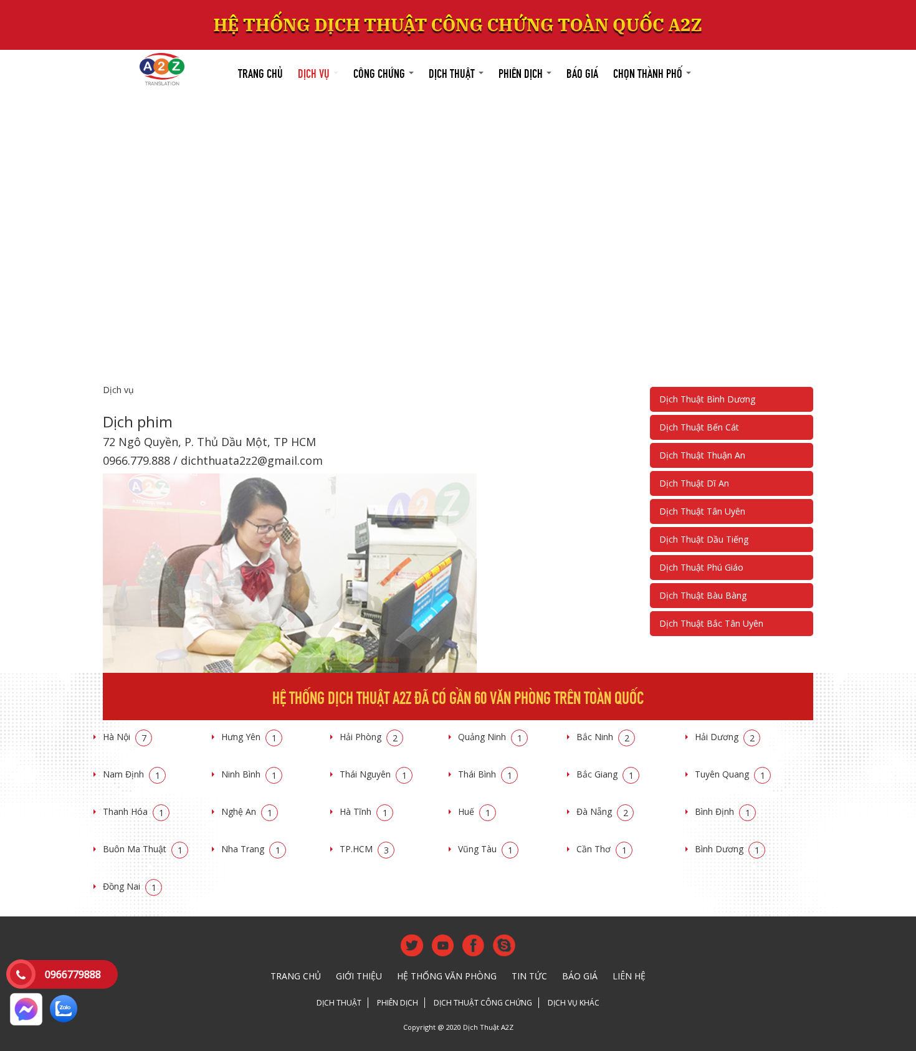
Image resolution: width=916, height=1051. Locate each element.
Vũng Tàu (485, 849)
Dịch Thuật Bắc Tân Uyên (711, 623)
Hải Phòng (369, 737)
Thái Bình (485, 774)
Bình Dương (727, 849)
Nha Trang (250, 849)
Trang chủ (260, 72)
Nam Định (131, 774)
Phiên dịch (522, 72)
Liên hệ (629, 976)
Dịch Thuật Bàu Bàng (703, 595)
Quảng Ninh (490, 737)
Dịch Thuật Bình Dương (707, 399)
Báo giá (582, 72)
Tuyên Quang (730, 774)
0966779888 (73, 974)
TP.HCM (364, 849)
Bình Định (722, 811)
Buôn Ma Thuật (143, 849)
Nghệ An (246, 811)
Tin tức (529, 976)
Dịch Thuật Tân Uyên (702, 511)
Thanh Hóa (133, 811)
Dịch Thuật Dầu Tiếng (703, 539)
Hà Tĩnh (364, 811)
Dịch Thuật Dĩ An (694, 483)
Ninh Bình (249, 774)
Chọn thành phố (649, 72)
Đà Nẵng (602, 811)
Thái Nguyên (373, 774)
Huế (474, 811)
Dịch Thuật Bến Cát (699, 427)
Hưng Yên (249, 737)
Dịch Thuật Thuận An (702, 455)
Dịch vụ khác (573, 1002)
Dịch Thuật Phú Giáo (701, 567)
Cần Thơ (601, 849)
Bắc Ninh (602, 737)
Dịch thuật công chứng (483, 1002)
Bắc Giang (605, 774)
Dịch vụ (315, 72)
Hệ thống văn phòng (447, 976)
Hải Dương (725, 737)
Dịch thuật (453, 72)
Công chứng (380, 72)
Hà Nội (124, 737)
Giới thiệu (359, 976)
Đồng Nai (129, 886)
